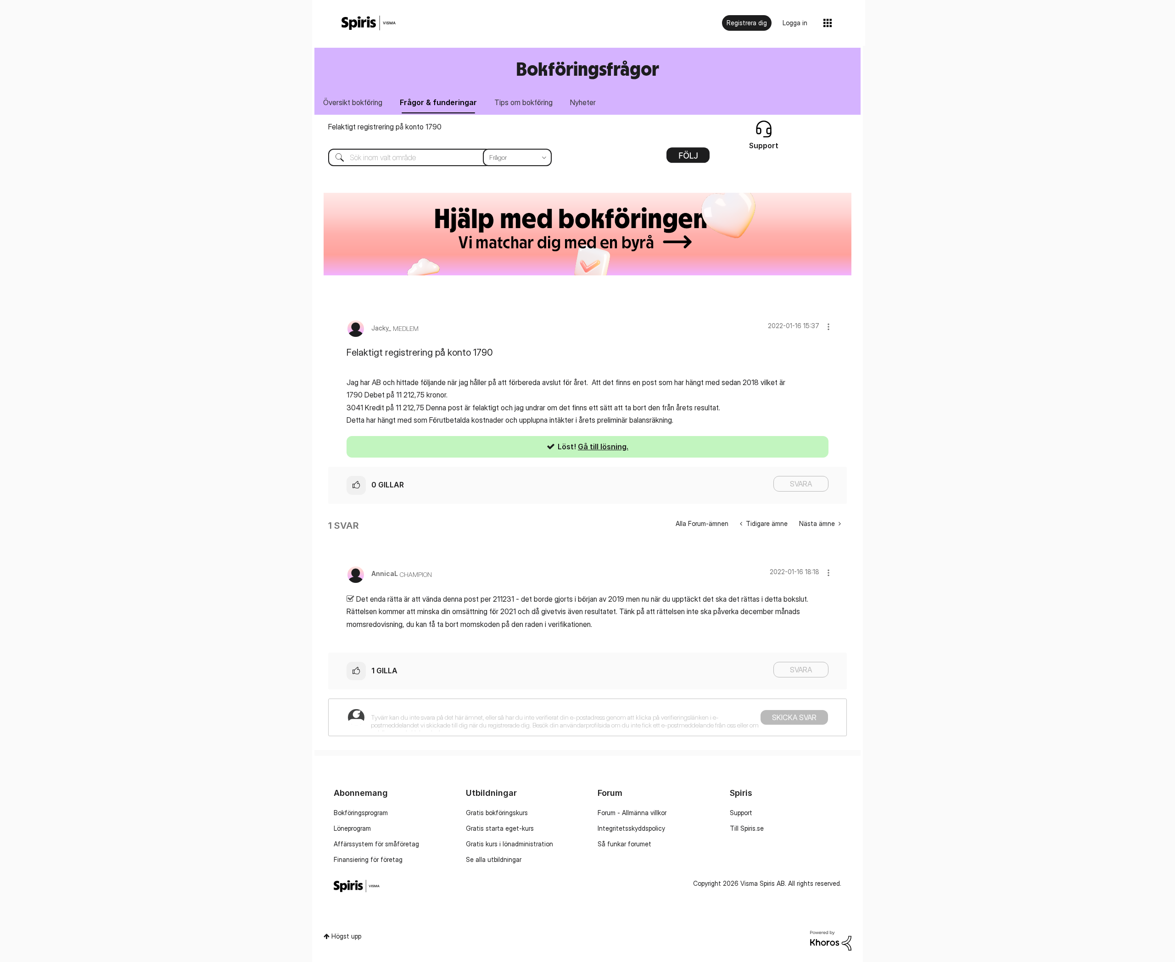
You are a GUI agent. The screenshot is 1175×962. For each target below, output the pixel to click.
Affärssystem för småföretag (376, 844)
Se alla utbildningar (493, 859)
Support (741, 813)
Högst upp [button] (346, 936)
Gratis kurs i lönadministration (509, 844)
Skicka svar (794, 717)
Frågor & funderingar (438, 102)
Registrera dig (747, 23)
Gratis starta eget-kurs (500, 828)
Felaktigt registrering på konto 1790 (385, 126)
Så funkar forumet (624, 844)
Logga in (795, 23)
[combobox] (433, 157)
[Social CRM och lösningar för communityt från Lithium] (830, 940)
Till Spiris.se (747, 828)
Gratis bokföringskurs (497, 813)
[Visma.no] (368, 23)
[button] (828, 326)
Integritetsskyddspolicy (631, 828)
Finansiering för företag (368, 859)
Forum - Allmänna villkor (632, 813)
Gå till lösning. (603, 446)
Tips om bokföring (523, 102)
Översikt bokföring (352, 102)
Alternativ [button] (688, 158)
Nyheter (583, 102)
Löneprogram (352, 828)
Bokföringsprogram (361, 813)
